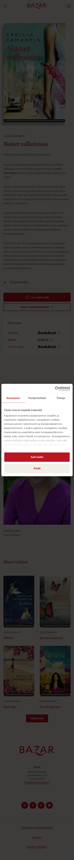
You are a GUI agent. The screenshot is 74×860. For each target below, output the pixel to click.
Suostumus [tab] (13, 398)
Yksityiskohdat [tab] (37, 398)
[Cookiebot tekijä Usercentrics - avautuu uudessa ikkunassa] (55, 388)
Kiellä (37, 468)
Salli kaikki (37, 457)
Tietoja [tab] (61, 398)
